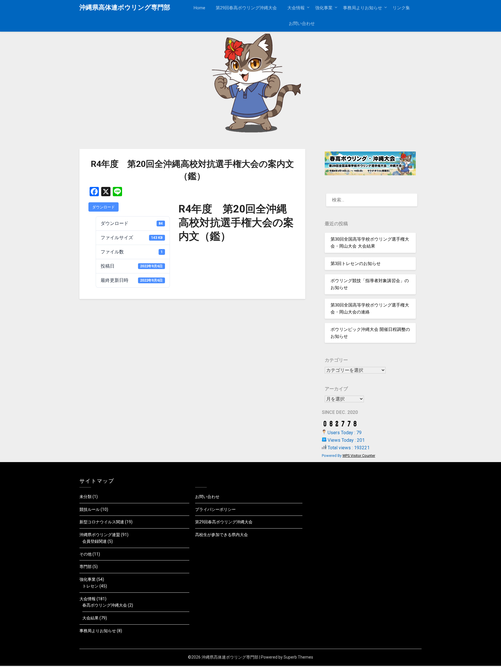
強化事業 (324, 7)
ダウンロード (103, 207)
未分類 (85, 496)
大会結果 (90, 618)
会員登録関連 (94, 541)
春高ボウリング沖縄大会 (104, 605)
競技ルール (89, 509)
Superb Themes (298, 657)
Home (199, 7)
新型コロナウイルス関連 (101, 522)
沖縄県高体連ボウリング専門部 (124, 7)
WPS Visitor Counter (358, 455)
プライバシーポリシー (215, 509)
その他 (85, 554)
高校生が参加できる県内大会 (221, 534)
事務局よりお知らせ (362, 7)
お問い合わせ (302, 23)
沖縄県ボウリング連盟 (99, 534)
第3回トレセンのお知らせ (356, 263)
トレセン (90, 586)
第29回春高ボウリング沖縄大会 (246, 7)
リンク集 (401, 7)
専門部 (85, 566)
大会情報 (296, 7)
